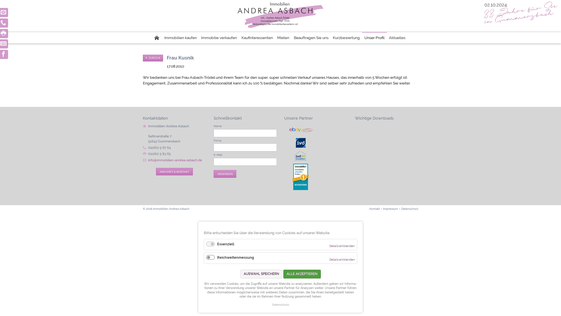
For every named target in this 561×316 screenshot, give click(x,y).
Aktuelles (397, 38)
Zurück (154, 57)
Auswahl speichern (261, 274)
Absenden (225, 174)
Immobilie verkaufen (219, 38)
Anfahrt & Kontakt (174, 171)
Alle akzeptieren (302, 274)
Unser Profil (374, 38)
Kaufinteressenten (257, 38)
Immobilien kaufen (180, 38)
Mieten (283, 38)
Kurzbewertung (346, 38)
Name (218, 126)
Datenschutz (280, 304)
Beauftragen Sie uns (311, 38)
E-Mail (219, 154)
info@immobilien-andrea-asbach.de (175, 160)
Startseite (157, 37)
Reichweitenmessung (235, 257)
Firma (217, 140)
